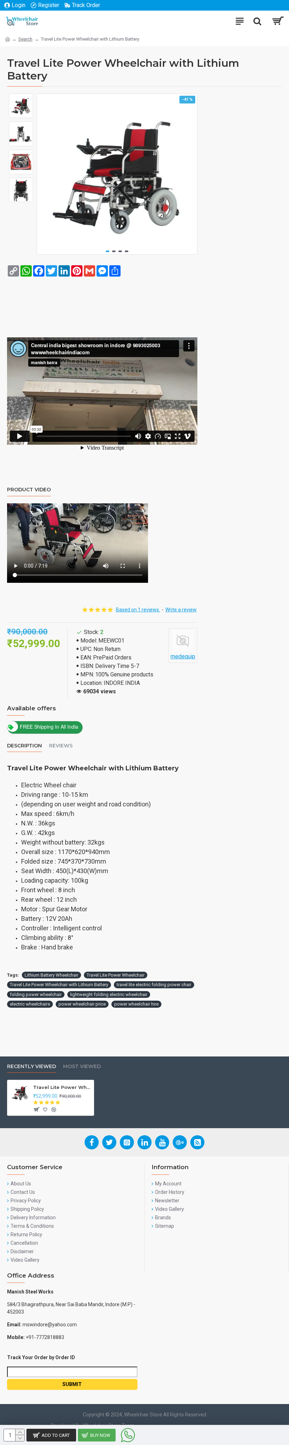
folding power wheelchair (36, 994)
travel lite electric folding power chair (154, 984)
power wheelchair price (82, 1004)
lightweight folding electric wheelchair (108, 994)
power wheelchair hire (136, 1004)
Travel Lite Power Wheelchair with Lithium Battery (59, 984)
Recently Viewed (31, 1067)
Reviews (61, 746)
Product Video (29, 490)
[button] (107, 251)
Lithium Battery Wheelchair (51, 975)
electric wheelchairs (30, 1004)
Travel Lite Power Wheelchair (115, 975)
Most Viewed (82, 1067)
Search (25, 39)
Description (24, 746)
